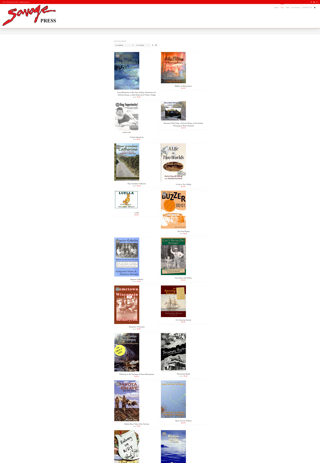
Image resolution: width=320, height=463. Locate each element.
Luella (136, 213)
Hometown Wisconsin (137, 327)
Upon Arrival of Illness (183, 421)
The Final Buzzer (183, 231)
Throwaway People (183, 374)
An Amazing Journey (183, 320)
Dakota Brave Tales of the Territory (136, 424)
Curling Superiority (137, 137)
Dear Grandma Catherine (137, 184)
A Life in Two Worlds (183, 184)
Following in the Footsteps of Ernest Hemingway (136, 374)
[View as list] (156, 45)
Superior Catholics (136, 279)
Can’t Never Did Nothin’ (183, 278)
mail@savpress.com (24, 2)
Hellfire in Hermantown (183, 86)
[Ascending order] (133, 45)
